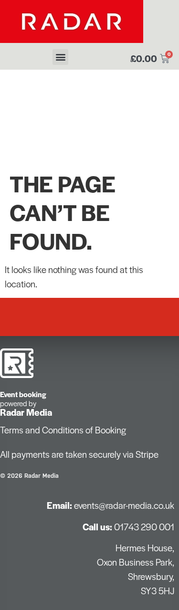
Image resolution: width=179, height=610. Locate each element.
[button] (60, 57)
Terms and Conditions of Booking (63, 429)
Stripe (147, 454)
